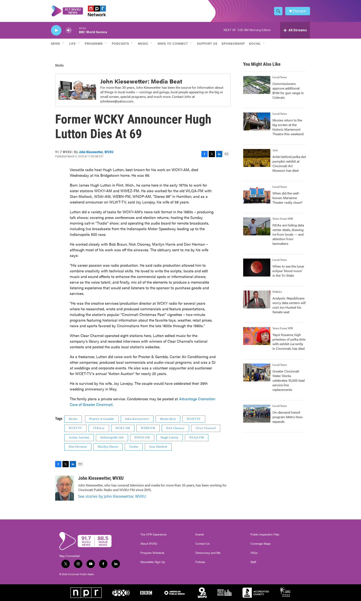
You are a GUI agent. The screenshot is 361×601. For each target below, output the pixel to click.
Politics (277, 292)
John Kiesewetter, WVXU (96, 152)
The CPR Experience (153, 534)
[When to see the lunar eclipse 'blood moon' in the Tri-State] (256, 268)
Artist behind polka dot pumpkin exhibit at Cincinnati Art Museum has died (289, 163)
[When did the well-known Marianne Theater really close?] (256, 194)
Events (199, 534)
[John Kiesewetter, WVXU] (64, 488)
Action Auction (79, 437)
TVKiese (99, 428)
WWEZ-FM (142, 437)
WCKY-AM (123, 428)
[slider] (75, 30)
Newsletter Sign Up (152, 562)
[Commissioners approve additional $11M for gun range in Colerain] (256, 85)
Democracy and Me (207, 552)
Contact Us (202, 543)
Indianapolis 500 (112, 437)
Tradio (133, 446)
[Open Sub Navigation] (63, 43)
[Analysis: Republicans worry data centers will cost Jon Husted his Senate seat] (256, 299)
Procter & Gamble (101, 419)
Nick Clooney (175, 428)
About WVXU (148, 543)
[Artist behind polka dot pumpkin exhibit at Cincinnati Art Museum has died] (256, 158)
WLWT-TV (194, 419)
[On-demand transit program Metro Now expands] (256, 414)
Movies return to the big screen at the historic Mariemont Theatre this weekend (288, 127)
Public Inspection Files (264, 534)
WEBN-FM (148, 428)
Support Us (207, 43)
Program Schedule (152, 552)
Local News (279, 77)
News (55, 43)
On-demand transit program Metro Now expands (287, 417)
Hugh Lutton (169, 437)
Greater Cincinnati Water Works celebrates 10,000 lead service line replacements (288, 380)
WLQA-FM (196, 437)
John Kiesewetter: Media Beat (141, 81)
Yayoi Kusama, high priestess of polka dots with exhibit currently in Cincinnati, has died (289, 341)
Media (59, 65)
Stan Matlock (158, 446)
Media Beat (168, 419)
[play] (56, 30)
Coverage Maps (260, 543)
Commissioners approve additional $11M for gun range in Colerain (288, 90)
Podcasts (120, 43)
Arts (275, 150)
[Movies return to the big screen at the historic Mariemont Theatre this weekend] (256, 121)
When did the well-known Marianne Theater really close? (287, 198)
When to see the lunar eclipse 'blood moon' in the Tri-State (288, 271)
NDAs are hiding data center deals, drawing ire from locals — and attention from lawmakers (288, 234)
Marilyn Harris (108, 446)
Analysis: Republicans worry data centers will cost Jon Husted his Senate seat (289, 305)
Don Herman (78, 446)
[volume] (68, 30)
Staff (253, 562)
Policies (200, 562)
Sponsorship (233, 43)
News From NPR (282, 219)
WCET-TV (75, 428)
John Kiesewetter (137, 419)
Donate (299, 11)
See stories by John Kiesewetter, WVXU (112, 496)
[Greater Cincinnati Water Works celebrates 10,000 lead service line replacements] (256, 372)
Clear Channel (206, 428)
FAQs (254, 552)
